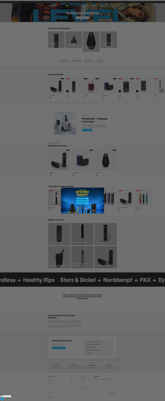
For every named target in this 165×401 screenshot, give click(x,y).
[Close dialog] (62, 188)
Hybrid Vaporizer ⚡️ (82, 203)
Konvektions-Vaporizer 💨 (82, 198)
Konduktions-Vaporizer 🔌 (82, 200)
